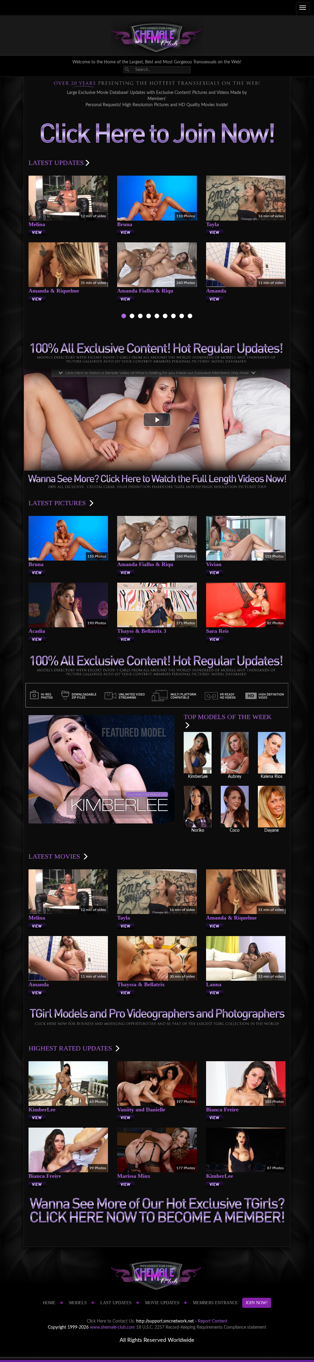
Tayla (212, 224)
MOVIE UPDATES (162, 1302)
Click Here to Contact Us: (111, 1321)
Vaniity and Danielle (141, 1109)
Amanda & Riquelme (54, 291)
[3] (140, 317)
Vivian (213, 564)
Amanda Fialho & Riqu (145, 291)
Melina (37, 224)
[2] (132, 317)
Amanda (216, 291)
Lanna (213, 984)
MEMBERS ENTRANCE (215, 1302)
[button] (157, 420)
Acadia (37, 631)
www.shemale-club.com (112, 1327)
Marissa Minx (133, 1176)
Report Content (212, 1321)
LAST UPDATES (116, 1302)
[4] (148, 317)
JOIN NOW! (257, 1302)
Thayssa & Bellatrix (141, 984)
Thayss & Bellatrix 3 (141, 631)
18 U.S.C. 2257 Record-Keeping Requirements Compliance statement (201, 1327)
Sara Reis (217, 631)
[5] (157, 317)
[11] (173, 317)
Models (78, 1302)
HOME (49, 1302)
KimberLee (42, 1109)
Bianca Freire (222, 1109)
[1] (124, 317)
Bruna (124, 224)
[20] (182, 317)
